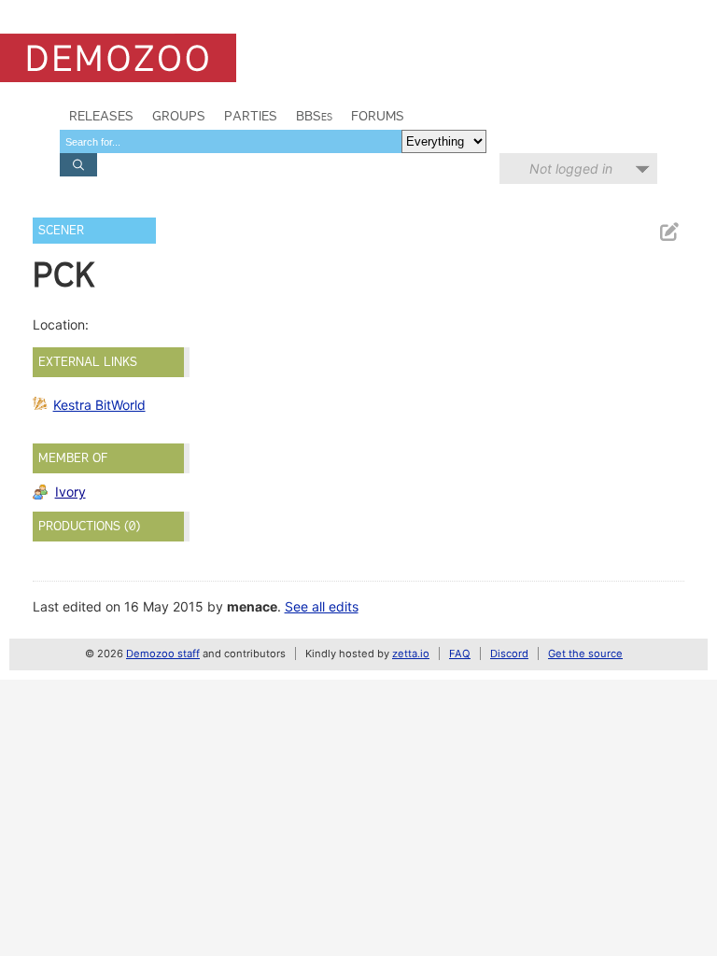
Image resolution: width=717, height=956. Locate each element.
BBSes (314, 115)
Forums (377, 115)
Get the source (585, 653)
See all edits (321, 606)
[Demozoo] (118, 58)
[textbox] (230, 141)
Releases (101, 115)
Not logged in (570, 168)
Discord (509, 653)
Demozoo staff (163, 653)
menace (252, 606)
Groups (178, 115)
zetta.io (410, 653)
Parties (250, 115)
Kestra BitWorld (99, 405)
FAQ (460, 653)
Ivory (70, 491)
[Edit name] (668, 232)
